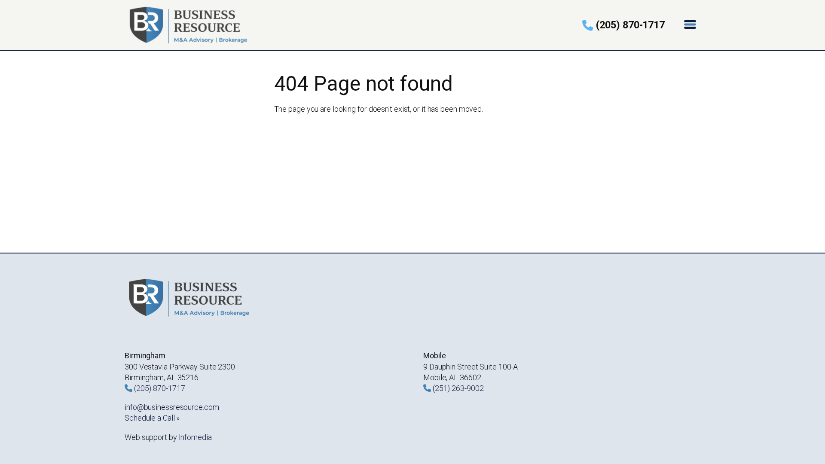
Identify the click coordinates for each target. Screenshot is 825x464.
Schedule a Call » (152, 417)
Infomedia (195, 437)
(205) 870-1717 (630, 25)
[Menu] (691, 25)
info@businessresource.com (172, 407)
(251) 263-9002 (458, 388)
